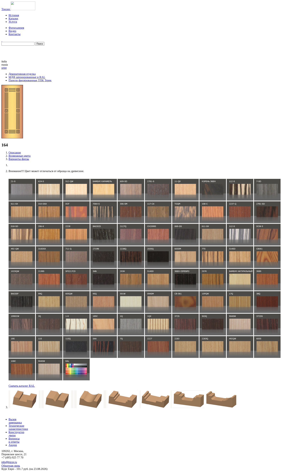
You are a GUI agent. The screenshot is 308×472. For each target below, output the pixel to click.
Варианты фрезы (19, 158)
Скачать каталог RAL (22, 385)
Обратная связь (10, 465)
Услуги (13, 21)
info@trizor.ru (9, 462)
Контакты (14, 34)
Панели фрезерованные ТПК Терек (30, 80)
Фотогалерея (16, 27)
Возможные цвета (19, 155)
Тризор (6, 9)
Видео (12, 30)
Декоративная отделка (22, 73)
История (14, 15)
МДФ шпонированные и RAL (27, 77)
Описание (15, 152)
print (4, 67)
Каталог (13, 18)
